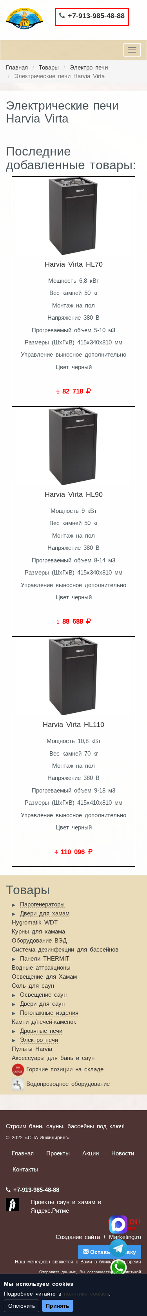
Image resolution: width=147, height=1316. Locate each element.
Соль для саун (33, 985)
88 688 (74, 621)
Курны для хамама (38, 931)
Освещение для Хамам (44, 976)
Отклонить (21, 1306)
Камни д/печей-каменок (44, 1021)
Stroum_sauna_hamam (118, 1248)
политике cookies (86, 1293)
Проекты (58, 1153)
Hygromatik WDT (35, 922)
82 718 (74, 391)
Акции (90, 1153)
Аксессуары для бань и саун (53, 1057)
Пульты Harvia (32, 1048)
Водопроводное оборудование (68, 1083)
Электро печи (89, 67)
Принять (57, 1306)
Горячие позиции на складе (64, 1069)
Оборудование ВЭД (39, 940)
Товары (49, 67)
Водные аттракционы (41, 967)
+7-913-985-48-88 (96, 16)
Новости (122, 1153)
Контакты (25, 1169)
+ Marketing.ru (122, 1237)
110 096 (74, 851)
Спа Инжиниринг (118, 1224)
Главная (17, 67)
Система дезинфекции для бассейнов (65, 949)
